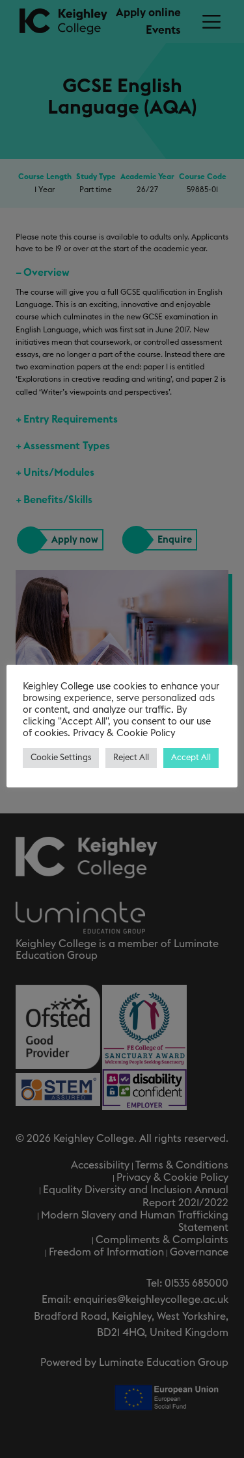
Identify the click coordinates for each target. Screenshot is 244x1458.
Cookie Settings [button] (61, 758)
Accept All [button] (191, 758)
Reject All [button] (131, 758)
